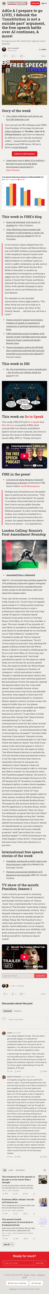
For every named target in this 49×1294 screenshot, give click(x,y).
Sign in (44, 3)
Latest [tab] (10, 1170)
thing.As (22, 1105)
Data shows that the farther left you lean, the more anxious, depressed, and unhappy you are (18, 1229)
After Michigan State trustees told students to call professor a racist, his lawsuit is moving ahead (25, 232)
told (28, 301)
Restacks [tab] (17, 1011)
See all (7, 1244)
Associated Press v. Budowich (20, 575)
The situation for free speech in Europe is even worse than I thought (18, 1179)
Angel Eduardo (19, 147)
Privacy (26, 1275)
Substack (12, 1289)
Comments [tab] (7, 1011)
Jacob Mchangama (30, 486)
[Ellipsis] (46, 1033)
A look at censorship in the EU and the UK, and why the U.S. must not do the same (17, 1186)
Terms (33, 1275)
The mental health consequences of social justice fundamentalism (17, 1222)
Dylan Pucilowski (14, 1076)
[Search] (44, 1170)
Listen (43, 49)
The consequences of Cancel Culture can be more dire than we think (18, 1206)
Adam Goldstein (13, 131)
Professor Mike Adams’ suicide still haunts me (18, 1201)
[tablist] (12, 1011)
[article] (24, 1185)
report (8, 276)
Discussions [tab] (20, 1170)
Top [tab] (4, 1170)
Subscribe (35, 3)
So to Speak (34, 416)
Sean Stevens (13, 170)
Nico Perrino (8, 425)
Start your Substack (18, 1283)
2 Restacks (20, 986)
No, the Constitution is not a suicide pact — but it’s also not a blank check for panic (26, 372)
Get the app (36, 1283)
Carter (9, 1032)
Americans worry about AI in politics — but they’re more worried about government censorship (26, 163)
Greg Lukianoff (13, 48)
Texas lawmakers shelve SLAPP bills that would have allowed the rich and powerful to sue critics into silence (25, 350)
